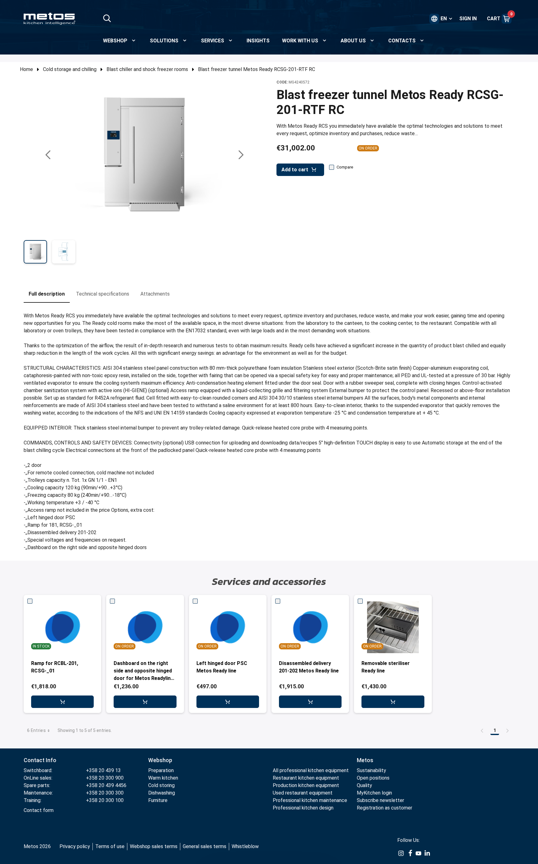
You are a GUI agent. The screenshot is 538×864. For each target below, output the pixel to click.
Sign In (468, 18)
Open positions (373, 778)
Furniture (158, 800)
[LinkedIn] (427, 853)
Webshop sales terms (153, 846)
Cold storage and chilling (70, 69)
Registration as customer (384, 808)
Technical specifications (102, 294)
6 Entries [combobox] (36, 730)
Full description (47, 294)
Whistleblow (245, 846)
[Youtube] (418, 853)
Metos (365, 760)
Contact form (39, 810)
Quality (364, 785)
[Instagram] (401, 853)
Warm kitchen (163, 778)
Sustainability (371, 770)
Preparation (161, 770)
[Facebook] (409, 853)
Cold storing (161, 785)
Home (26, 69)
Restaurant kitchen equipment (306, 778)
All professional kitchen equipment (311, 770)
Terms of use (110, 846)
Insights (258, 41)
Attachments (155, 294)
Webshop (160, 760)
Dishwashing (161, 793)
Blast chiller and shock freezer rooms (147, 69)
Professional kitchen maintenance (310, 800)
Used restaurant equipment (303, 793)
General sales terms (204, 846)
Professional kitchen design (303, 808)
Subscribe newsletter (380, 800)
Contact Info (40, 760)
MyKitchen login (374, 793)
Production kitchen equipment (306, 785)
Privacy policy (74, 846)
